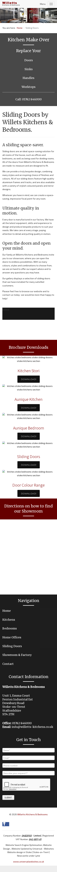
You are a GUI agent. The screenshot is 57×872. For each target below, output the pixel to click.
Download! (28, 379)
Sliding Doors (12, 646)
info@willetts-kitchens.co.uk (32, 727)
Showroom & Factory (17, 655)
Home (6, 611)
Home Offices (11, 637)
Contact (8, 664)
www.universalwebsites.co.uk (28, 861)
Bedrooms (9, 628)
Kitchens (8, 619)
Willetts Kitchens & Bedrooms (32, 814)
